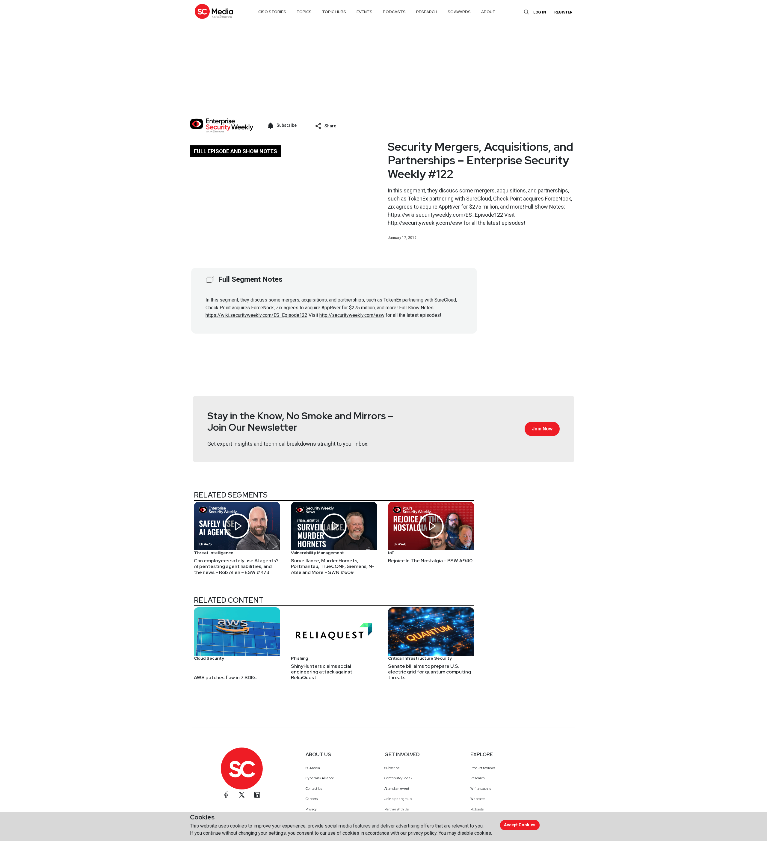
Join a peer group (398, 799)
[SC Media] (214, 11)
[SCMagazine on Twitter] (241, 794)
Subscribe (392, 768)
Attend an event (396, 788)
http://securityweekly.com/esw (351, 315)
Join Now (542, 429)
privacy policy (422, 833)
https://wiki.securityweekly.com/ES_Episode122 (256, 315)
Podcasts (477, 809)
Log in (539, 12)
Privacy (311, 809)
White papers (480, 788)
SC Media (313, 768)
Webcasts (477, 799)
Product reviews (482, 768)
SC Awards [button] (459, 11)
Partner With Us (396, 809)
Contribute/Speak (398, 778)
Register (563, 12)
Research (477, 778)
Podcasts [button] (394, 11)
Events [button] (364, 11)
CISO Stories (272, 11)
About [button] (488, 11)
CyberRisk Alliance (320, 778)
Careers (312, 799)
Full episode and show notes (235, 151)
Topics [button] (304, 11)
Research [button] (426, 11)
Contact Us (314, 788)
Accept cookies (519, 824)
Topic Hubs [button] (334, 11)
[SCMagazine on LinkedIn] (257, 794)
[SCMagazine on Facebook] (226, 794)
